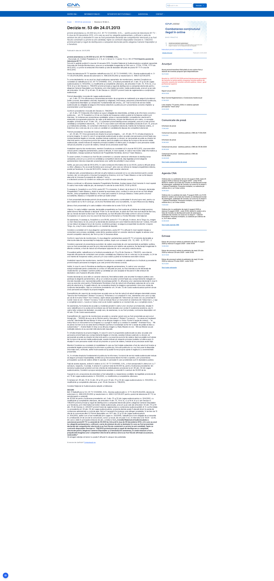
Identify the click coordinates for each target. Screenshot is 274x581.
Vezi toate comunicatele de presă (174, 162)
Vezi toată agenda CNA (170, 225)
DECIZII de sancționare (83, 22)
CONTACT (159, 14)
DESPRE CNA (72, 14)
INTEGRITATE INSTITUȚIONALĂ (118, 14)
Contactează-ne (90, 442)
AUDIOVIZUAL (143, 14)
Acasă (69, 22)
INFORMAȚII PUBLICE (92, 14)
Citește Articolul (167, 53)
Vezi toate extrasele (169, 267)
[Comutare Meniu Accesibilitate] (6, 575)
